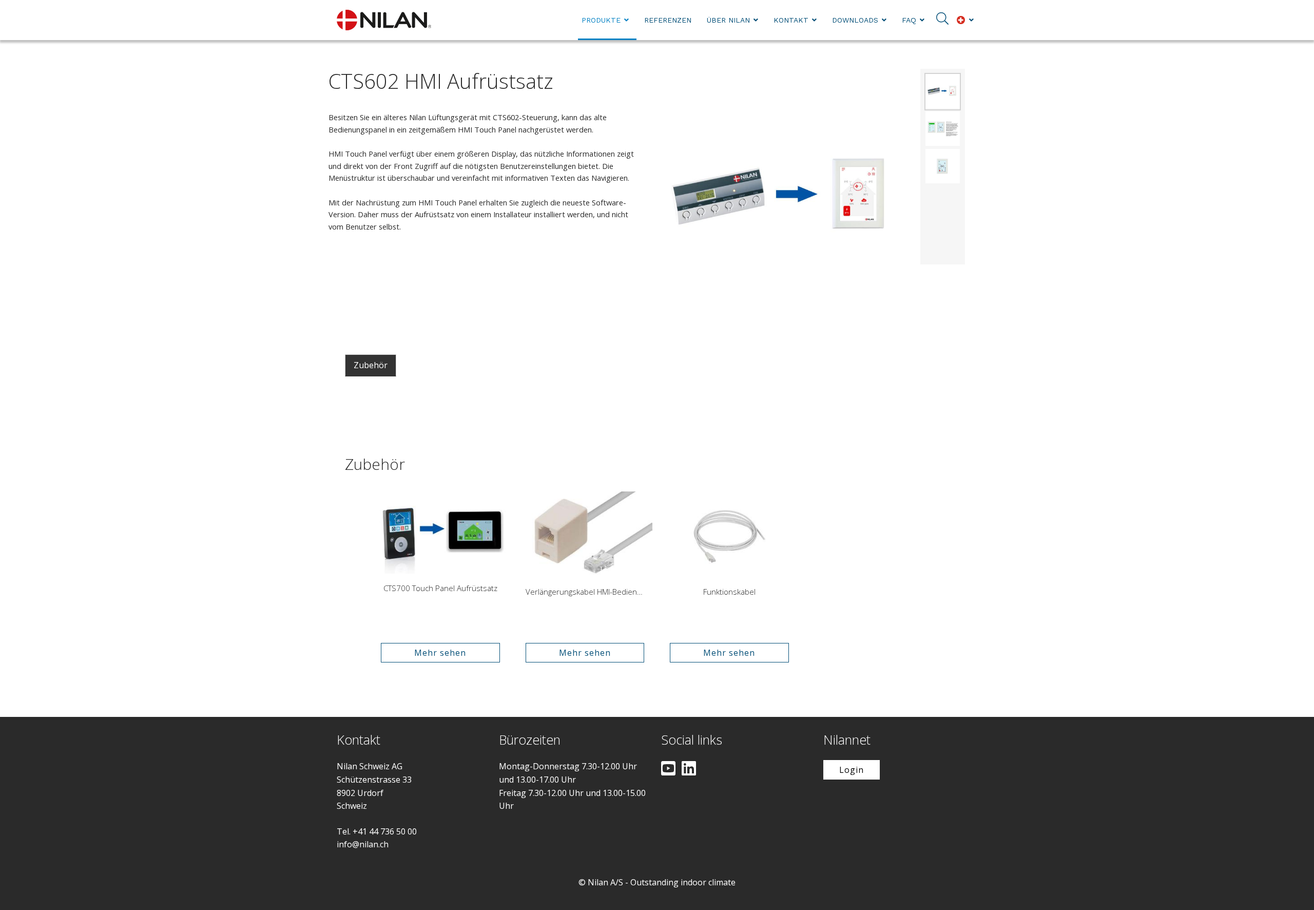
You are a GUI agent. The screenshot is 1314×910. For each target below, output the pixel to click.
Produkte (601, 20)
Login (851, 769)
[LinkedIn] (689, 769)
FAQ (909, 20)
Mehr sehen (440, 652)
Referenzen (667, 20)
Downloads (855, 20)
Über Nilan (728, 20)
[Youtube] (668, 769)
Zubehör (371, 365)
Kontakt (791, 20)
